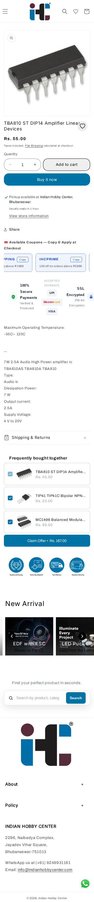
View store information (29, 216)
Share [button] (14, 229)
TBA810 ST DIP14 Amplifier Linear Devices (61, 472)
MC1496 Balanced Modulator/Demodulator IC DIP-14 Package (61, 520)
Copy (17, 259)
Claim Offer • (47, 541)
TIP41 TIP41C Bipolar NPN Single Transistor (61, 496)
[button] (64, 11)
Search (76, 698)
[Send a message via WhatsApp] (85, 884)
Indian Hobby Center (52, 898)
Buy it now (47, 180)
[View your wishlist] (75, 11)
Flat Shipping (34, 145)
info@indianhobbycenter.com (45, 870)
